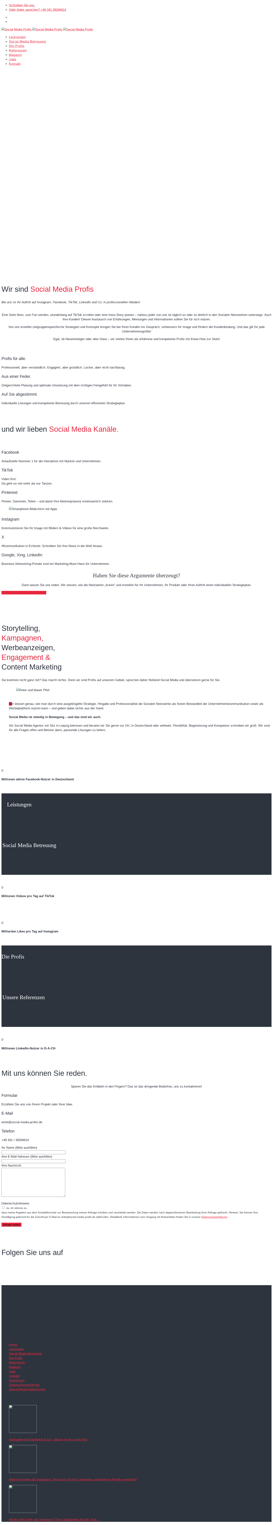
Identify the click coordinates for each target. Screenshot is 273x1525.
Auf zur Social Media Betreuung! (23, 592)
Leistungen (17, 37)
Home (13, 1345)
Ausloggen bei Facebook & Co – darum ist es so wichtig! (48, 1439)
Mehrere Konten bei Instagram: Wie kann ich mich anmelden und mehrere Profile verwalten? (73, 1479)
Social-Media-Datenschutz (27, 1389)
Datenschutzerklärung (214, 1216)
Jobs (12, 59)
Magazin (15, 55)
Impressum (17, 1380)
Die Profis (17, 46)
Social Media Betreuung (27, 41)
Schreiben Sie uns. (22, 5)
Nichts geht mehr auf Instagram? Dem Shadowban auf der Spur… (54, 1519)
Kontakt (15, 64)
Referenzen (18, 50)
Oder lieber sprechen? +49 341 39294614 (37, 10)
